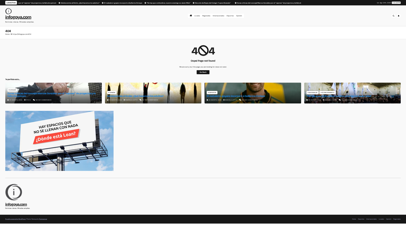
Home (7, 34)
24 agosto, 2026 (16, 100)
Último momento (328, 92)
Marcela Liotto (132, 100)
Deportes (230, 16)
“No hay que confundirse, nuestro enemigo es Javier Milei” (339, 96)
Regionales (206, 16)
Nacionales (313, 92)
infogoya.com (18, 17)
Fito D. (29, 100)
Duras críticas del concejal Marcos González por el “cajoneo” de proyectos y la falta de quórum (51, 95)
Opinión (239, 16)
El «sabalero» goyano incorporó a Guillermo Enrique (236, 96)
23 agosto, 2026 (115, 100)
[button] (393, 16)
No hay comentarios (43, 100)
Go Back (203, 72)
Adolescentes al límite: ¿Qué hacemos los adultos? (135, 96)
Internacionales (218, 16)
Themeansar (43, 219)
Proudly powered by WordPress (15, 219)
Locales (197, 16)
